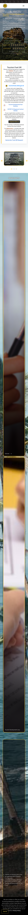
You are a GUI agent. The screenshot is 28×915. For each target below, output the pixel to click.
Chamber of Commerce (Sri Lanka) (13, 874)
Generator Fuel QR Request (14, 140)
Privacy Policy (16, 910)
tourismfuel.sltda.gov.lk (16, 85)
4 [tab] (16, 169)
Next (26, 161)
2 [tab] (13, 169)
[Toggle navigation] (23, 6)
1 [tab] (11, 169)
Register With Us (14, 121)
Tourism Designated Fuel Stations (15, 105)
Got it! (5, 911)
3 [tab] (14, 169)
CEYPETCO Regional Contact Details (15, 110)
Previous (1, 161)
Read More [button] (10, 38)
